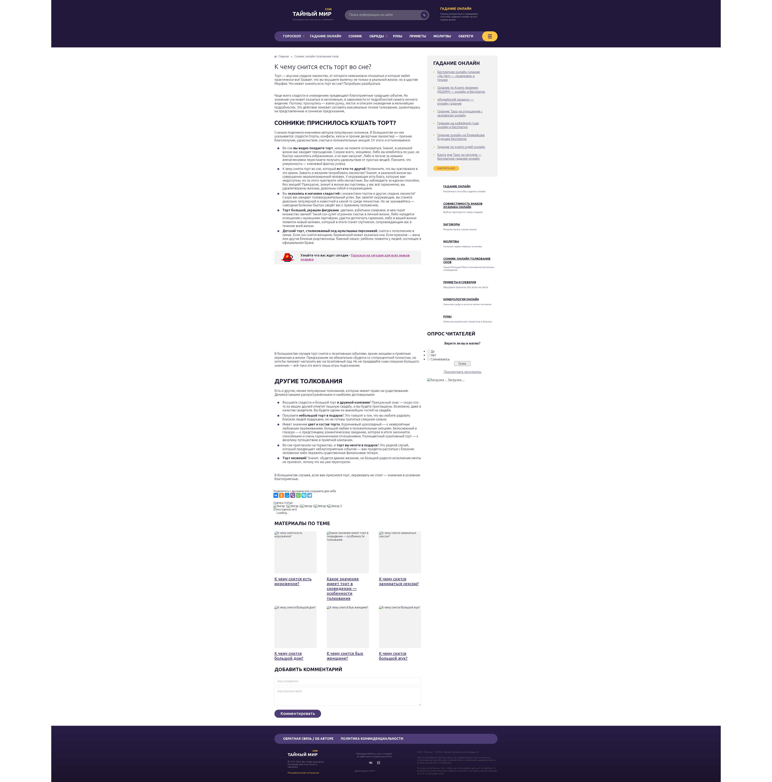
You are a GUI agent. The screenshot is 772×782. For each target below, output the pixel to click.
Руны (397, 36)
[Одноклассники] (281, 495)
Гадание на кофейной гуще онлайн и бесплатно (458, 125)
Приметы (418, 36)
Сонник (355, 36)
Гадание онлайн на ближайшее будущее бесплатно (461, 137)
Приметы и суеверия (459, 282)
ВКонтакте (370, 762)
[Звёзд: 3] (307, 506)
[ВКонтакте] (275, 495)
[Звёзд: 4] (321, 506)
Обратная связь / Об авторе (308, 738)
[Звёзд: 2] (294, 506)
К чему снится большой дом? (288, 655)
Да (432, 351)
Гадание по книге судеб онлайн (461, 147)
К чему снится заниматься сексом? (399, 581)
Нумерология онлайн (461, 299)
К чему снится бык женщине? (345, 655)
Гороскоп (292, 36)
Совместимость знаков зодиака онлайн (462, 205)
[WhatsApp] (298, 495)
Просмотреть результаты (462, 372)
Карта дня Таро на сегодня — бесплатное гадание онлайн (459, 156)
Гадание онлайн (455, 8)
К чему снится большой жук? (393, 655)
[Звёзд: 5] (335, 506)
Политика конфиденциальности (372, 738)
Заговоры (451, 224)
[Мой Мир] (287, 495)
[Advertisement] (332, 309)
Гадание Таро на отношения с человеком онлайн (459, 113)
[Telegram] (309, 495)
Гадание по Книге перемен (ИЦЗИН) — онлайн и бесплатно (461, 89)
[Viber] (292, 495)
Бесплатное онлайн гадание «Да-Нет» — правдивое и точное (458, 76)
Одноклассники (378, 762)
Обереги (465, 36)
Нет (433, 355)
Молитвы (442, 36)
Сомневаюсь (440, 359)
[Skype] (304, 495)
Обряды (376, 36)
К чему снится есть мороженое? (293, 581)
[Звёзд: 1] (280, 506)
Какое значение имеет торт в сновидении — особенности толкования (343, 589)
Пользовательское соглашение (303, 773)
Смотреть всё (446, 168)
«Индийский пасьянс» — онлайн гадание (455, 101)
